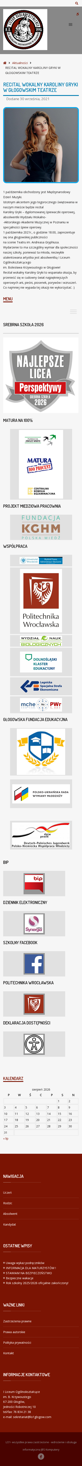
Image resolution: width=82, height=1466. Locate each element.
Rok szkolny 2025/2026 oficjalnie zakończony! (37, 1283)
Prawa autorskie (14, 1332)
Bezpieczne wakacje (19, 1278)
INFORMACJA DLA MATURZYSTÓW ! (31, 1268)
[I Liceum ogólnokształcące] (25, 29)
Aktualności (20, 63)
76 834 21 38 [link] (22, 1412)
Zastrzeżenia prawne (17, 1321)
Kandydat (9, 1224)
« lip (5, 1138)
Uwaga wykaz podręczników (25, 1263)
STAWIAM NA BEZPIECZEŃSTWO (29, 1273)
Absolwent (10, 1214)
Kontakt (8, 1353)
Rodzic (7, 1203)
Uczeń (7, 1193)
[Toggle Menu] (73, 312)
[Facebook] (41, 1456)
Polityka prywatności (17, 1343)
